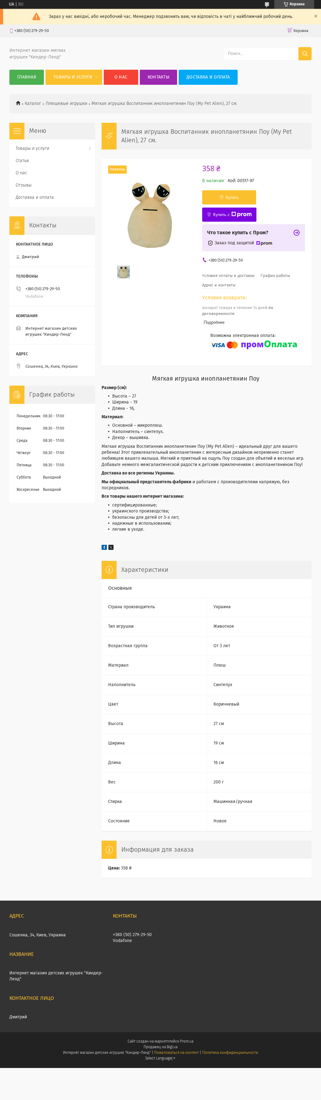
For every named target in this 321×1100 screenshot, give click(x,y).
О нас (121, 77)
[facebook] (104, 548)
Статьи (22, 161)
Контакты (158, 77)
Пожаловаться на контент (176, 1053)
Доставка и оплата (208, 77)
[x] (110, 548)
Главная (26, 77)
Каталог (33, 103)
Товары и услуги (73, 77)
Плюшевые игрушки (66, 103)
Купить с (221, 214)
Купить (232, 197)
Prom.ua (186, 1041)
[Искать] (305, 53)
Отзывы (24, 185)
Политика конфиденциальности (230, 1053)
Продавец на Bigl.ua (160, 1047)
